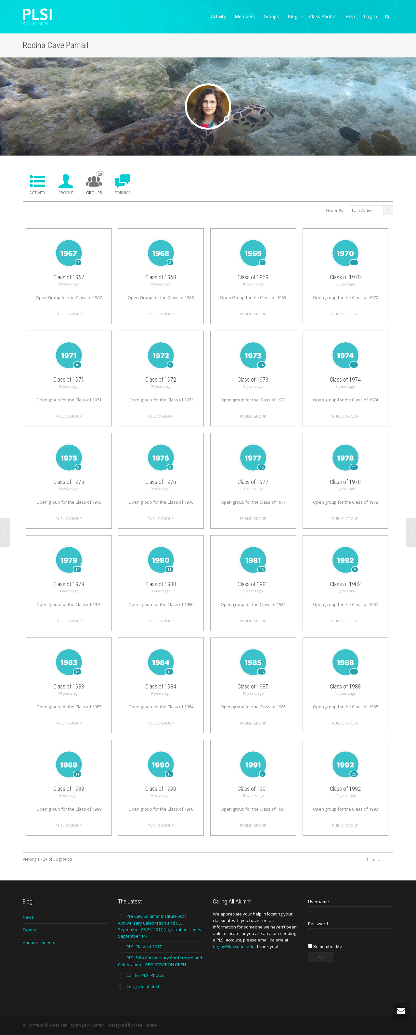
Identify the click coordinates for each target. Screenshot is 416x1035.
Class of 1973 (253, 379)
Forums (122, 193)
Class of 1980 (160, 584)
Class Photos (323, 16)
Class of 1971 (68, 379)
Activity (218, 16)
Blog (293, 16)
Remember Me (327, 946)
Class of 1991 (253, 788)
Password (318, 924)
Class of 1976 (160, 481)
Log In (370, 16)
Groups (271, 16)
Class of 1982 (345, 584)
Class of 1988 (345, 686)
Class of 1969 (253, 277)
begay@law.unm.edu (233, 946)
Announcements (39, 942)
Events (29, 930)
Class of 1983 (68, 686)
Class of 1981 (253, 584)
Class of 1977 (253, 481)
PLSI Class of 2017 (144, 947)
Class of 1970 (345, 277)
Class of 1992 (345, 788)
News (28, 917)
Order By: (335, 210)
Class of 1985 (253, 686)
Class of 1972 (160, 379)
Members (245, 16)
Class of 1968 (160, 277)
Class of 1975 (68, 481)
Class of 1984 (160, 686)
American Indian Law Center (76, 1025)
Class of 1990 (160, 788)
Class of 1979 (68, 584)
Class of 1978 (345, 481)
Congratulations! (142, 986)
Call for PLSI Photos (145, 975)
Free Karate (145, 1025)
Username (318, 901)
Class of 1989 (68, 788)
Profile (65, 193)
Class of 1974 (345, 379)
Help (350, 16)
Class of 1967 (68, 277)
